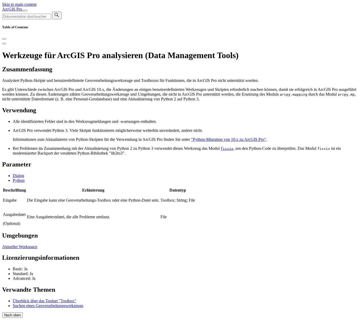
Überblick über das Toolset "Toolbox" (44, 301)
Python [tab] (19, 180)
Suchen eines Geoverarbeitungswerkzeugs (48, 305)
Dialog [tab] (18, 175)
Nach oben (12, 315)
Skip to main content (19, 4)
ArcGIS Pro (12, 9)
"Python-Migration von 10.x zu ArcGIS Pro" (228, 139)
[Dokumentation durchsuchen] (57, 15)
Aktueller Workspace (19, 246)
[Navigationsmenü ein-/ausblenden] (25, 10)
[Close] (4, 39)
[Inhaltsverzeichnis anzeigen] (4, 43)
